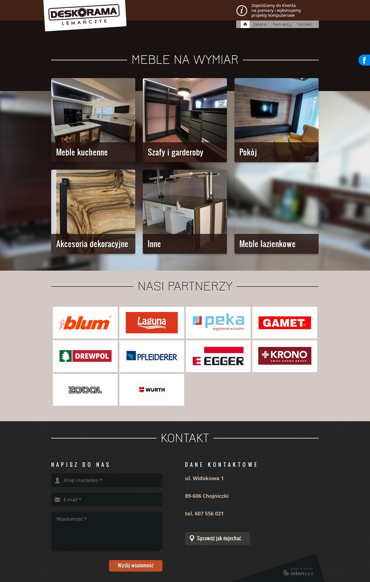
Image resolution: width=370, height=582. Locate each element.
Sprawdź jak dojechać (219, 538)
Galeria (260, 24)
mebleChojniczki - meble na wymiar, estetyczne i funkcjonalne (130, 22)
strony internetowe (277, 568)
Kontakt (305, 24)
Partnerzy (282, 24)
